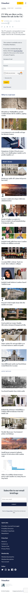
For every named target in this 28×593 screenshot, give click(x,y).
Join (20, 3)
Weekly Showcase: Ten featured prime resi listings (11, 433)
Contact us (4, 544)
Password (5, 65)
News (2, 129)
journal (3, 8)
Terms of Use (5, 546)
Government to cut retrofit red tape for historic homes (13, 133)
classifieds (18, 8)
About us (4, 541)
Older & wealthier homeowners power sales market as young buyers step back (13, 476)
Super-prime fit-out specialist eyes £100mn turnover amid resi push (13, 344)
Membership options (7, 559)
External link (4, 23)
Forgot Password (7, 87)
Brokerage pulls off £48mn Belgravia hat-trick (13, 179)
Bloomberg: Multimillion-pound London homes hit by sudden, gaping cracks (13, 113)
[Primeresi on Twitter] (1, 26)
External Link (8, 21)
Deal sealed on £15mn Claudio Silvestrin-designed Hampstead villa (13, 324)
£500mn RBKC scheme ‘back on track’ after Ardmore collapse (12, 263)
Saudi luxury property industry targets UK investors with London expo (12, 454)
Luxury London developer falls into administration (13, 200)
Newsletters (5, 533)
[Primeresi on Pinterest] (9, 26)
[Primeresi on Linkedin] (4, 26)
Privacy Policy (9, 511)
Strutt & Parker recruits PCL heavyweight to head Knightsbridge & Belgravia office (13, 221)
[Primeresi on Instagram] (6, 570)
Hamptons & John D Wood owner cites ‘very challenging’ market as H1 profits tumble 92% (13, 153)
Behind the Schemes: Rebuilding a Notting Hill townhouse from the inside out (12, 411)
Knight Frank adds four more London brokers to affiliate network (14, 242)
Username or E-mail (7, 59)
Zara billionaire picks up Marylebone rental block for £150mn (13, 365)
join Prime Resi (18, 50)
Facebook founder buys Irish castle (13, 391)
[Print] (12, 26)
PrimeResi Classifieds (7, 531)
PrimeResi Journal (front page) (10, 526)
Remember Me (8, 78)
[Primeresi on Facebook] (7, 26)
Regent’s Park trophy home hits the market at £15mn (13, 304)
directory (10, 8)
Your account (5, 561)
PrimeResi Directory (7, 528)
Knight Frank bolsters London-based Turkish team (13, 283)
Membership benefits (7, 557)
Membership (5, 553)
